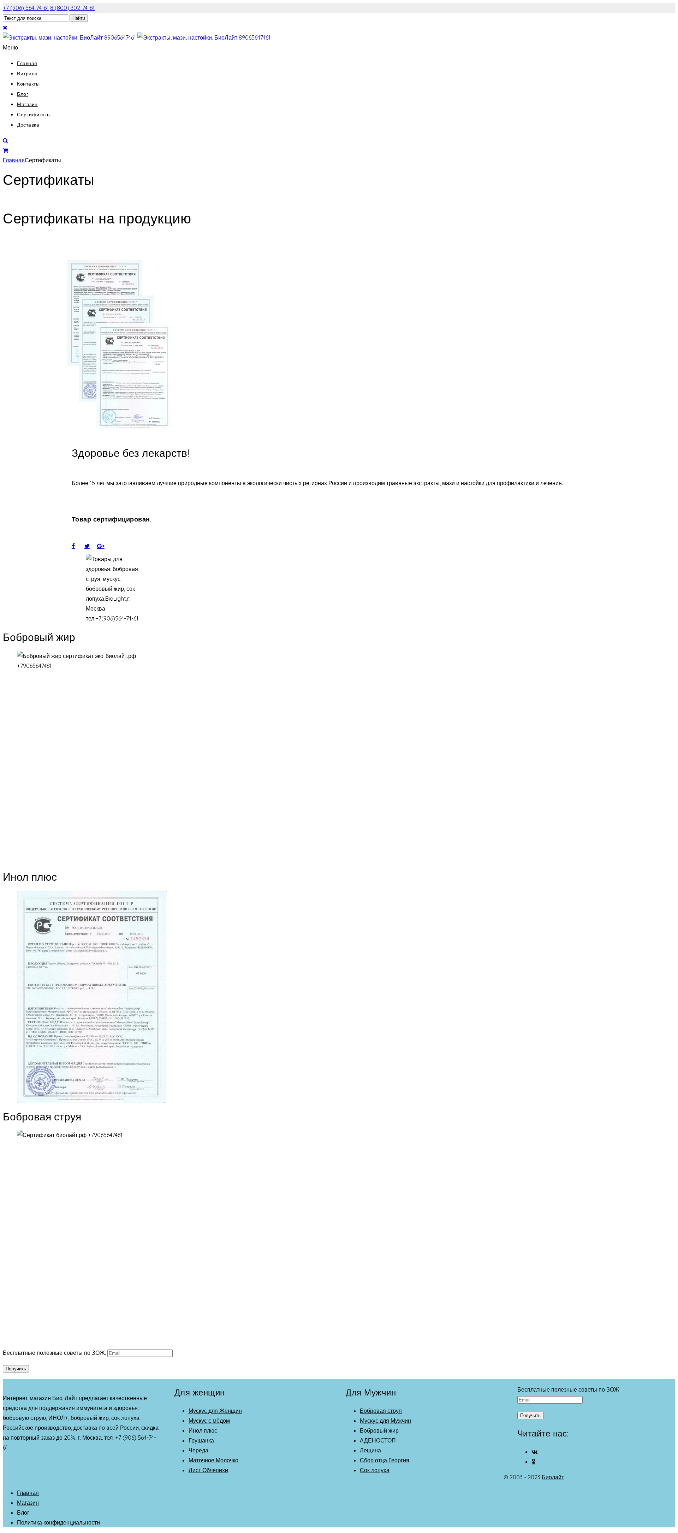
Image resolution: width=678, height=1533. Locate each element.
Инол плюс (203, 1430)
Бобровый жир (379, 1430)
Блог (22, 94)
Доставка (28, 125)
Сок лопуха (374, 1470)
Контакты (28, 84)
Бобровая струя (381, 1410)
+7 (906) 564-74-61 (26, 7)
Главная (27, 63)
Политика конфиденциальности (58, 1522)
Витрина (27, 73)
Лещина (370, 1450)
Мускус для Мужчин (385, 1420)
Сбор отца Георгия (384, 1460)
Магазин (27, 104)
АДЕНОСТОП (378, 1440)
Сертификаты (34, 114)
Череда (198, 1450)
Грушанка (201, 1440)
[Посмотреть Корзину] (5, 150)
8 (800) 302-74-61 (72, 7)
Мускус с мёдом (209, 1420)
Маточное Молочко (213, 1460)
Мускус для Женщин (215, 1410)
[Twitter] (90, 546)
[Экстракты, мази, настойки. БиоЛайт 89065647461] (136, 37)
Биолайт (553, 1477)
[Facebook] (78, 546)
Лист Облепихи (208, 1470)
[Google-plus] (103, 546)
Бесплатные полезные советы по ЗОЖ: (55, 1352)
